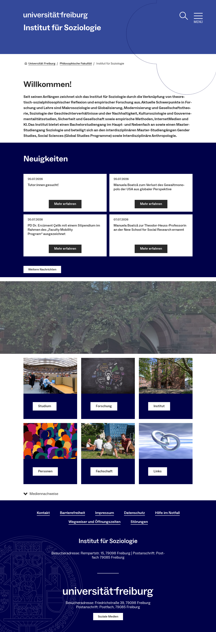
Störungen (139, 521)
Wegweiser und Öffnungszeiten (94, 521)
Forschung (104, 406)
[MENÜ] (198, 16)
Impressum (104, 512)
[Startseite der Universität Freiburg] (55, 16)
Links (158, 471)
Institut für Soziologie (62, 27)
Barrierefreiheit (72, 512)
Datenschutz (134, 512)
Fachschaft (104, 471)
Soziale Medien (108, 616)
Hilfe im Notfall (167, 512)
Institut (159, 406)
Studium (44, 406)
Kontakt (43, 512)
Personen (45, 471)
